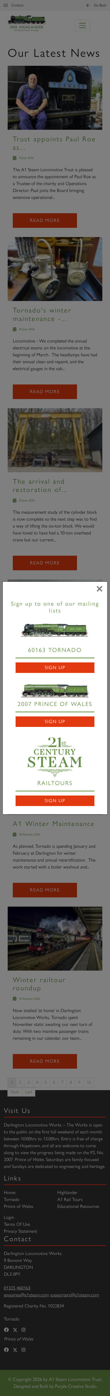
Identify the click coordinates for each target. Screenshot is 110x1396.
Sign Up (55, 667)
